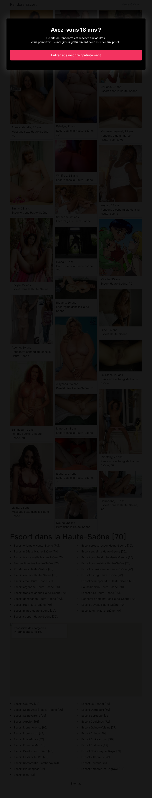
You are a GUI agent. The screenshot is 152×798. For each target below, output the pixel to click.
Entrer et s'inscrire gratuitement (76, 55)
